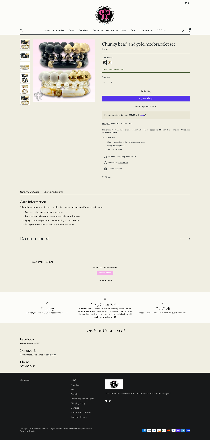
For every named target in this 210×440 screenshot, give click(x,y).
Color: (107, 57)
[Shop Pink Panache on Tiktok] (189, 3)
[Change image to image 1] (25, 44)
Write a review (105, 272)
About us (75, 385)
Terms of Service (79, 417)
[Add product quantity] (111, 82)
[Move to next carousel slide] (188, 239)
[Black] (104, 62)
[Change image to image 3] (25, 67)
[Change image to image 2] (25, 56)
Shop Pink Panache (41, 429)
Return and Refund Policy (82, 398)
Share (108, 177)
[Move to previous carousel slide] (182, 239)
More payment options (146, 106)
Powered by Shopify (27, 431)
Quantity (106, 77)
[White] (110, 62)
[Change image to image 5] (25, 89)
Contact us (123, 162)
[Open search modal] (21, 30)
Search (74, 394)
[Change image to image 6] (25, 100)
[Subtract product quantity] (104, 82)
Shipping (106, 123)
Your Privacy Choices (81, 412)
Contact (75, 408)
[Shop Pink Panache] (105, 15)
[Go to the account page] (183, 30)
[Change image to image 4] (25, 78)
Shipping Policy (78, 403)
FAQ (73, 389)
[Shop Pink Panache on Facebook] (186, 3)
